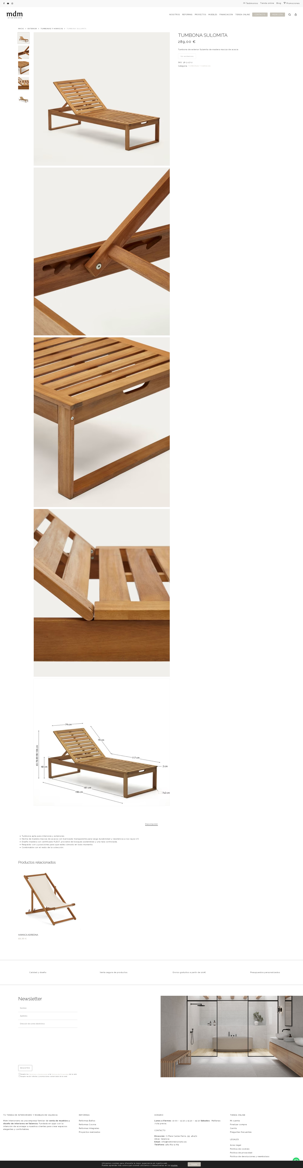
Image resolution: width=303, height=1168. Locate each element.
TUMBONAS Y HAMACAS (52, 28)
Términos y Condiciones (38, 1074)
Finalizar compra (238, 1124)
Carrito (233, 1128)
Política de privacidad (241, 1153)
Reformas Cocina (87, 1124)
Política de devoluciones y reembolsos (249, 1156)
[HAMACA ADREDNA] (50, 899)
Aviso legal (235, 1145)
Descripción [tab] (151, 824)
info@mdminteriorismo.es (174, 1142)
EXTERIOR (32, 28)
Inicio (21, 28)
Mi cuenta (235, 1121)
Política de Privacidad (60, 1074)
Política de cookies (240, 1149)
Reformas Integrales (89, 1128)
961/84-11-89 (172, 1145)
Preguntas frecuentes (241, 1132)
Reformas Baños (87, 1121)
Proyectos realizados (89, 1132)
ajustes (174, 1165)
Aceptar (194, 1164)
